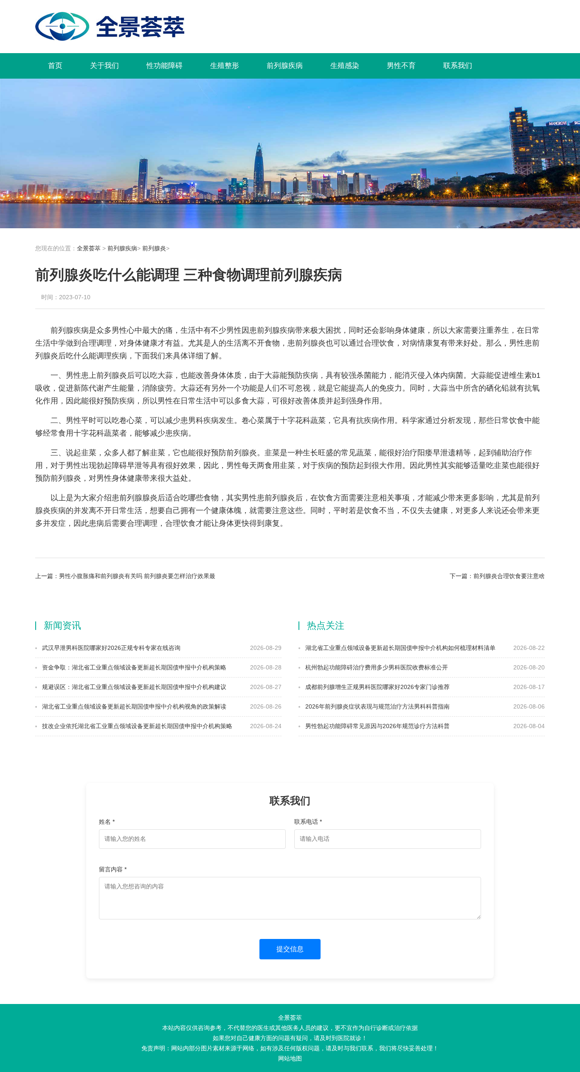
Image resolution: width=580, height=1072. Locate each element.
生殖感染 (344, 66)
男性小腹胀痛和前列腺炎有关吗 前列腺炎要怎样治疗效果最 (137, 576)
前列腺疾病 (285, 66)
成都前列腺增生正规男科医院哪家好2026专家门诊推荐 (377, 686)
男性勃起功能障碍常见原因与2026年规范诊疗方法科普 (377, 726)
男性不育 (401, 66)
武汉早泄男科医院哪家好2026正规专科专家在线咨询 (110, 647)
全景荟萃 (89, 248)
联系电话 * (308, 821)
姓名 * (107, 821)
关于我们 (104, 66)
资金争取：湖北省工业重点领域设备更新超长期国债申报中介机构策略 (133, 667)
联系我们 (457, 66)
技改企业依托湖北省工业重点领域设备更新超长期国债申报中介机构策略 (136, 726)
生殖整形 (224, 66)
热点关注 (325, 625)
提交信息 (290, 949)
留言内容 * (113, 869)
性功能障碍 (164, 66)
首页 (55, 66)
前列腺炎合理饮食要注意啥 (509, 576)
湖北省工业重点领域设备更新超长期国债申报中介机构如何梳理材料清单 (400, 647)
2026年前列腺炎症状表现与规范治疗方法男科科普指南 (377, 706)
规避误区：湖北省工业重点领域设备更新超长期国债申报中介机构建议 (133, 686)
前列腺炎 (154, 248)
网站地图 (290, 1058)
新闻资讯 (62, 625)
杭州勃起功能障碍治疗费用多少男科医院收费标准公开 (376, 667)
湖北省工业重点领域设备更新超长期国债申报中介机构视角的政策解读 (133, 706)
